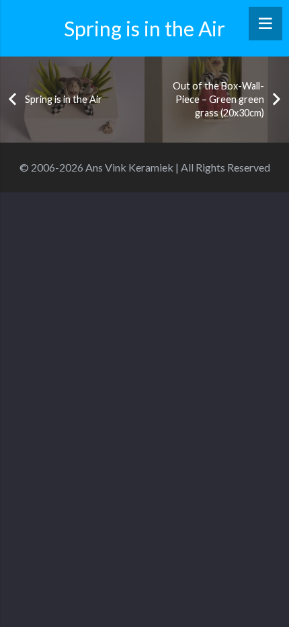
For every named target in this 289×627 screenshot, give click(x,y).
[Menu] (265, 23)
